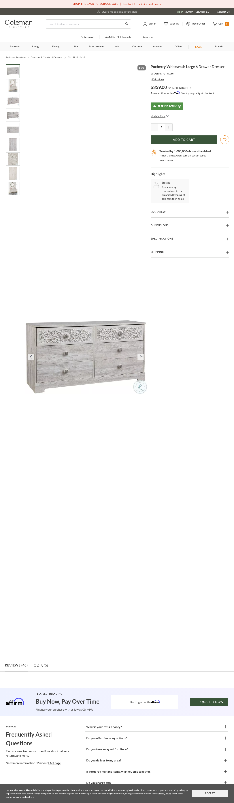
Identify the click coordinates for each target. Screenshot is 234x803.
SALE (198, 46)
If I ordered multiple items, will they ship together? (119, 771)
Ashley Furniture (163, 73)
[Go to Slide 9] (13, 188)
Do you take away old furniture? (107, 749)
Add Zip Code (158, 116)
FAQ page (54, 763)
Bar (76, 46)
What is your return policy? (104, 727)
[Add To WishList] (224, 139)
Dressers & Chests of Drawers (47, 57)
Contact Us (223, 11)
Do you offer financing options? (106, 738)
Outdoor (137, 46)
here (31, 796)
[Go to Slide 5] (13, 129)
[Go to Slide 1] (13, 71)
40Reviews (158, 79)
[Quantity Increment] (168, 127)
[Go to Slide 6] (13, 144)
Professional (87, 37)
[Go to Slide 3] (13, 100)
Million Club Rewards (118, 37)
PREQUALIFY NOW (209, 702)
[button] (149, 24)
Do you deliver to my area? (103, 760)
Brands (219, 46)
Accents (157, 46)
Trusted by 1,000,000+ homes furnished (185, 151)
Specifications (162, 239)
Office (178, 46)
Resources (148, 37)
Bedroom (15, 46)
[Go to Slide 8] (13, 173)
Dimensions (160, 225)
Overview (158, 212)
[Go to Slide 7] (13, 159)
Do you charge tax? (98, 782)
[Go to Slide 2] (13, 85)
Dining (55, 46)
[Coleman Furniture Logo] (18, 27)
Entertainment (96, 46)
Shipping (157, 252)
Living (35, 46)
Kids (116, 46)
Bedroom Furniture (16, 57)
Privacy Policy (164, 793)
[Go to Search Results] (126, 24)
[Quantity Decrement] (154, 127)
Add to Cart (184, 139)
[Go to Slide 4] (13, 115)
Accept (210, 793)
